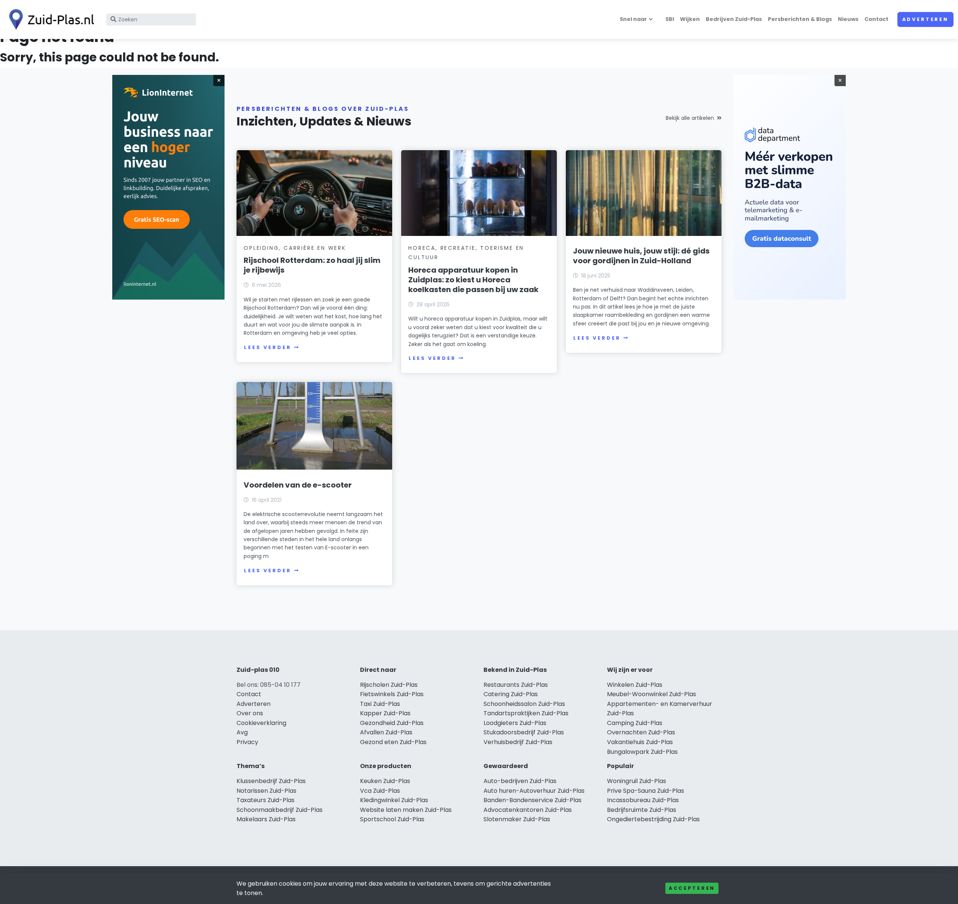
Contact (876, 19)
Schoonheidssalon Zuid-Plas (524, 704)
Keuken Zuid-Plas (385, 781)
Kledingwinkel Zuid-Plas (394, 800)
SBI (669, 19)
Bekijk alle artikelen (690, 118)
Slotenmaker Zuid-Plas (516, 819)
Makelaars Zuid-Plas (266, 819)
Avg (242, 732)
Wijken (690, 19)
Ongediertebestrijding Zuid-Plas (653, 819)
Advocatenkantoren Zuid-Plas (527, 810)
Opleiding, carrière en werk (295, 248)
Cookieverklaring (261, 723)
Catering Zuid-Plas (510, 694)
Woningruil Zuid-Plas (636, 781)
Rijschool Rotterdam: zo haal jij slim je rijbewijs (312, 265)
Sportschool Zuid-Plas (392, 819)
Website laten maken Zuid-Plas (406, 810)
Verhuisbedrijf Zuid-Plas (517, 742)
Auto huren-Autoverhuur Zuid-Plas (534, 790)
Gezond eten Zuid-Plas (393, 742)
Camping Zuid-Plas (634, 723)
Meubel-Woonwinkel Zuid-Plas (651, 694)
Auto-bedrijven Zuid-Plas (519, 781)
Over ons (250, 713)
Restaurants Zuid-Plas (515, 684)
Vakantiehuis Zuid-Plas (640, 742)
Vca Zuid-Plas (380, 790)
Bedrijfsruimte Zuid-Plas (641, 810)
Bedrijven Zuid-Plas (734, 19)
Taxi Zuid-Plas (380, 704)
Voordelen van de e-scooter (298, 485)
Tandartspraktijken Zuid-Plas (525, 713)
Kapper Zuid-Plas (385, 713)
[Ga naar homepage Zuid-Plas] (49, 19)
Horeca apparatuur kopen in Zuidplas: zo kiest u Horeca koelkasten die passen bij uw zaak (473, 280)
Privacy (247, 742)
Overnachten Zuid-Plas (641, 732)
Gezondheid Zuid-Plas (392, 723)
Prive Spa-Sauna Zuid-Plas (645, 790)
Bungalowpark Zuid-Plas (642, 751)
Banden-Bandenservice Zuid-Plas (532, 800)
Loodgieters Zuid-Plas (514, 723)
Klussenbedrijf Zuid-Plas (271, 781)
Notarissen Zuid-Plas (266, 790)
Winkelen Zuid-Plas (634, 684)
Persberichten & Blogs (800, 19)
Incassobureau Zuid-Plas (643, 800)
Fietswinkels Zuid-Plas (392, 694)
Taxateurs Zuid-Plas (266, 800)
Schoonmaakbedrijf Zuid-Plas (280, 810)
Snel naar (633, 19)
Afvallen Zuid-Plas (386, 732)
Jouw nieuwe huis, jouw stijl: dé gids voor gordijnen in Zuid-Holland (641, 256)
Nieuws (848, 19)
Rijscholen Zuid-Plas (389, 684)
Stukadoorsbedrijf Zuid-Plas (523, 732)
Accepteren (692, 888)
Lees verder (267, 347)
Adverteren (925, 19)
